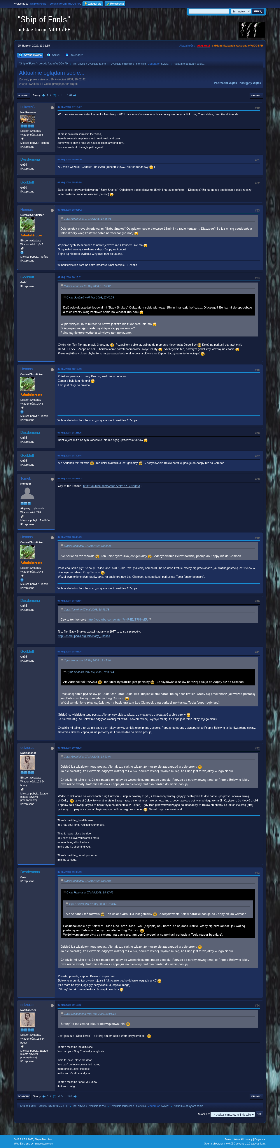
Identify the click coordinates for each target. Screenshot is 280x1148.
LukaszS (27, 107)
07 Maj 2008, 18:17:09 (70, 369)
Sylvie (164, 63)
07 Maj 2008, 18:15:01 (70, 277)
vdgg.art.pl (203, 45)
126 (69, 95)
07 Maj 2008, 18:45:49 (70, 537)
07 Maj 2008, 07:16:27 (70, 107)
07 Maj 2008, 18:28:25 (70, 432)
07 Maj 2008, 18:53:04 (70, 651)
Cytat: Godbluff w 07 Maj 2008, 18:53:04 (87, 756)
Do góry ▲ (260, 1139)
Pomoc (228, 1139)
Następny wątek (250, 83)
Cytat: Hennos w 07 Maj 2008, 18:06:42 (87, 286)
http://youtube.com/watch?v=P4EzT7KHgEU (111, 485)
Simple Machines (43, 1139)
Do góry (24, 1096)
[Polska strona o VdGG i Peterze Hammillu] (22, 252)
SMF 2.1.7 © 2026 (23, 1139)
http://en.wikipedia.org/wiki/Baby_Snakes (84, 636)
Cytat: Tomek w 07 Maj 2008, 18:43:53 (86, 609)
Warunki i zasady (243, 1139)
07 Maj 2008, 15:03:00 (70, 159)
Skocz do (203, 1114)
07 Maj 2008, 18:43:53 (70, 478)
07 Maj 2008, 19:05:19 (70, 872)
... (65, 95)
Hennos (26, 210)
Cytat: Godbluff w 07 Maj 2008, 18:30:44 (87, 546)
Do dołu (23, 95)
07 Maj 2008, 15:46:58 (70, 182)
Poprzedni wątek (225, 83)
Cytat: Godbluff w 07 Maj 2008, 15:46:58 (87, 218)
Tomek (25, 478)
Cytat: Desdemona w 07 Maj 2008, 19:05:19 (90, 1013)
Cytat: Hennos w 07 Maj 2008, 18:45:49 (87, 660)
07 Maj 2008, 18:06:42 (70, 209)
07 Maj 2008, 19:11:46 (69, 1005)
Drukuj (256, 95)
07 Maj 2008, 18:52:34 (70, 600)
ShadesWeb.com (44, 1143)
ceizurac (27, 748)
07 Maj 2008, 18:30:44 (70, 455)
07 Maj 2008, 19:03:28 (70, 747)
